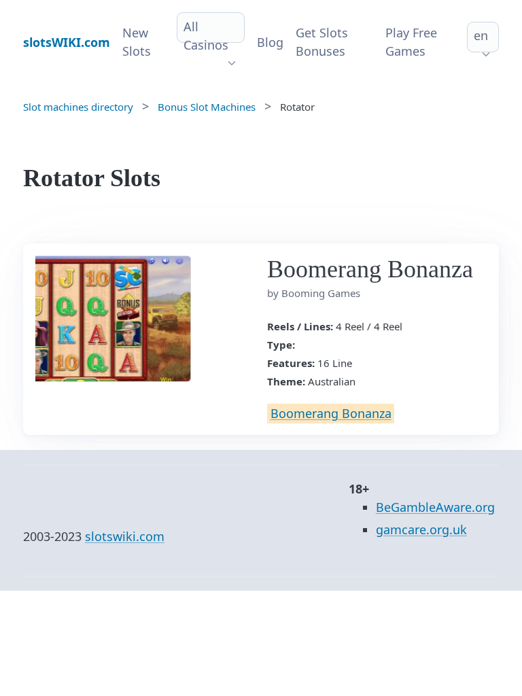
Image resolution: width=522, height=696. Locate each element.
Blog (270, 42)
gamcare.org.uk (421, 529)
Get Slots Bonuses (322, 41)
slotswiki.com (124, 536)
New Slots (136, 41)
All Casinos (206, 35)
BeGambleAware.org (435, 507)
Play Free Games (411, 41)
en (481, 35)
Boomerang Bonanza (331, 413)
